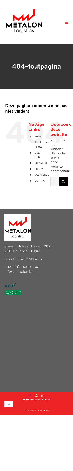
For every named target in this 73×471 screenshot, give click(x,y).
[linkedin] (42, 395)
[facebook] (30, 395)
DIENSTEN (41, 162)
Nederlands (28, 399)
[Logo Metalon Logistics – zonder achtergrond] (23, 11)
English (38, 399)
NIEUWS (39, 168)
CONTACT (41, 180)
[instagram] (36, 395)
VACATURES (42, 174)
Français (46, 399)
